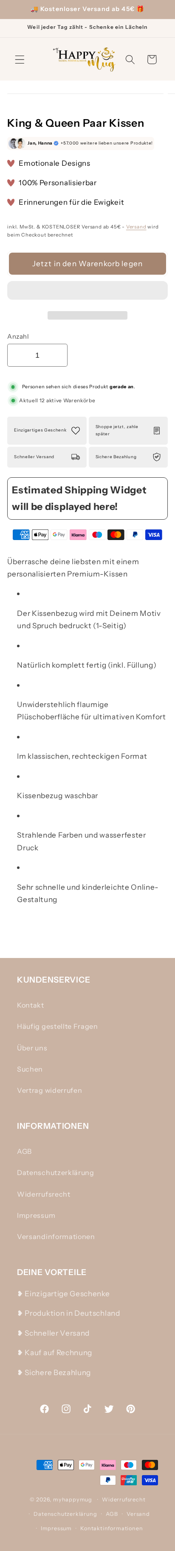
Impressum (36, 1215)
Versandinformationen (56, 1236)
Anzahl (18, 336)
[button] (87, 292)
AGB (24, 1151)
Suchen (30, 1069)
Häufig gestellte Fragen (57, 1026)
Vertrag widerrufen (49, 1090)
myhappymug (72, 1499)
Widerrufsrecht (44, 1194)
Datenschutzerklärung (55, 1172)
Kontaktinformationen (111, 1528)
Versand (136, 227)
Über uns (32, 1048)
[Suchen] (130, 59)
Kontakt (30, 1005)
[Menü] (20, 59)
